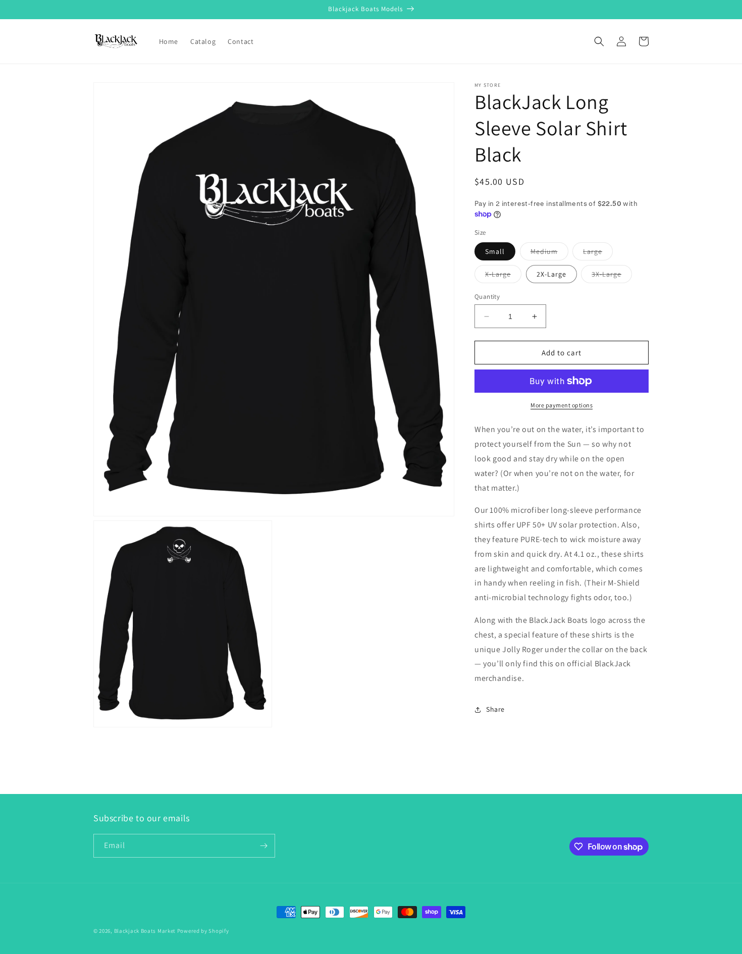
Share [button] (495, 709)
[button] (599, 41)
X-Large (503, 276)
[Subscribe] (263, 846)
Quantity (487, 296)
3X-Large (612, 276)
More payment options (562, 405)
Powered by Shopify (203, 930)
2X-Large (551, 274)
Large (598, 253)
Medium (549, 253)
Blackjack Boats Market (145, 930)
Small (495, 251)
